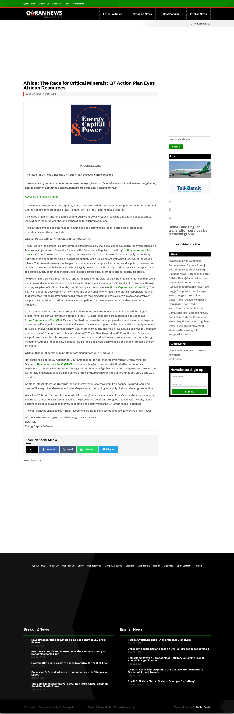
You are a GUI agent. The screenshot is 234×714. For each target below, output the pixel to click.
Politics (198, 566)
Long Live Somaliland (189, 295)
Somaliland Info (178, 312)
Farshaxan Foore (198, 274)
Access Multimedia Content (41, 196)
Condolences (94, 566)
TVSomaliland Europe (190, 325)
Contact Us (78, 4)
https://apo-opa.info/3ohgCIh (43, 320)
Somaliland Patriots (181, 317)
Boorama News (178, 269)
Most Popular (171, 14)
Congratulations (113, 566)
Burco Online (196, 269)
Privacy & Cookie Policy (100, 707)
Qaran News (29, 4)
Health (156, 566)
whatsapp (89, 449)
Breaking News (142, 14)
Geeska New (176, 282)
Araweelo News (178, 261)
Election (130, 566)
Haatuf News (192, 282)
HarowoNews (201, 287)
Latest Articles (112, 14)
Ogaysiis (168, 566)
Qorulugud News (178, 304)
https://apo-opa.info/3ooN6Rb (129, 287)
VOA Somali (176, 359)
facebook (51, 449)
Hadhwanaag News (180, 287)
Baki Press (194, 261)
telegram (110, 449)
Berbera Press (195, 265)
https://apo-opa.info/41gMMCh (54, 364)
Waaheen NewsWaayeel (183, 330)
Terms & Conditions (124, 707)
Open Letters (183, 566)
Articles (42, 4)
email (70, 449)
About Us (56, 4)
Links (67, 4)
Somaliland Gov (198, 312)
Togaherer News (186, 321)
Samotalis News (193, 308)
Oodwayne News (195, 299)
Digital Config (203, 707)
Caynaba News (177, 274)
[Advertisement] (90, 58)
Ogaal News (176, 299)
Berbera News (177, 265)
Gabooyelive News (197, 278)
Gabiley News (177, 278)
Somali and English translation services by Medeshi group (188, 230)
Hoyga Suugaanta (179, 291)
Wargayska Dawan (180, 334)
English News (198, 14)
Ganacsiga (144, 566)
